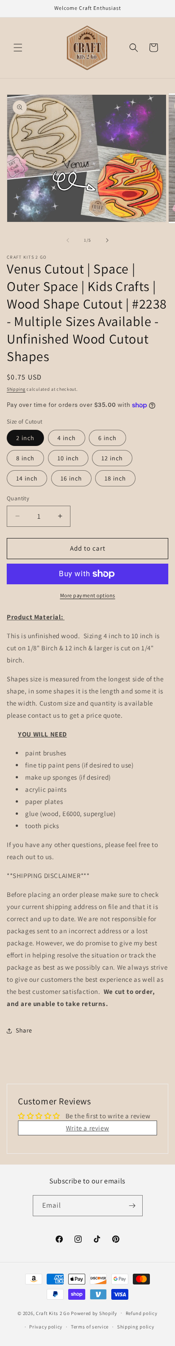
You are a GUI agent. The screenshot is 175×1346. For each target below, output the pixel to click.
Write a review (87, 1128)
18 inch (115, 478)
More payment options (87, 595)
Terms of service (90, 1327)
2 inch (25, 438)
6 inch (107, 438)
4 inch (66, 438)
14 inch (27, 478)
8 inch (25, 458)
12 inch (112, 458)
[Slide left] (68, 240)
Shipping (16, 389)
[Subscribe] (132, 1205)
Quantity (18, 498)
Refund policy (142, 1313)
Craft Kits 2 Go (53, 1313)
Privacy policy (45, 1327)
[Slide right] (107, 240)
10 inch (68, 458)
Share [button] (24, 1030)
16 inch (71, 478)
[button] (18, 47)
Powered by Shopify (94, 1313)
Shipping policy (135, 1327)
